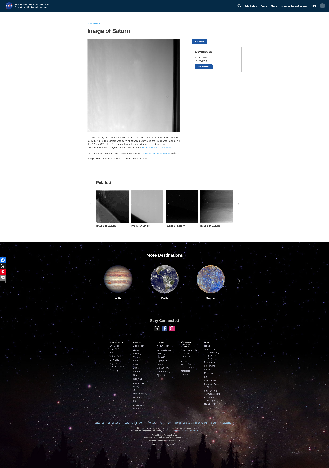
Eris (135, 401)
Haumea (137, 397)
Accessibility (228, 423)
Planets (137, 342)
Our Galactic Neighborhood (32, 8)
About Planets (140, 346)
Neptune (137, 379)
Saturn (136, 372)
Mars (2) (161, 357)
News (207, 346)
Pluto (135, 387)
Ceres (136, 390)
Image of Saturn (106, 226)
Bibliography (114, 423)
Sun (111, 353)
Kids (206, 377)
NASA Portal (201, 423)
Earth (164, 298)
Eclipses (114, 370)
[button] (313, 6)
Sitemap (214, 423)
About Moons (163, 346)
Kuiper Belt (115, 356)
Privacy (140, 423)
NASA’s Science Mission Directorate (182, 431)
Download (203, 67)
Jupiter (118, 298)
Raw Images (93, 23)
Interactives (210, 380)
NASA (10, 6)
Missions (208, 373)
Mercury (211, 298)
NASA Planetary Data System (157, 147)
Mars (135, 364)
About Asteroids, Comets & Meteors (189, 353)
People (207, 370)
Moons (160, 342)
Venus (136, 357)
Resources (209, 362)
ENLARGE (199, 42)
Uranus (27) (163, 368)
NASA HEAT (210, 404)
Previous (90, 204)
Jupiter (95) (163, 361)
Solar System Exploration (32, 4)
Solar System (116, 342)
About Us (99, 423)
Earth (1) (161, 353)
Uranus (136, 375)
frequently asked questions (156, 153)
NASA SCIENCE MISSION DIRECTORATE (176, 423)
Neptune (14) (163, 372)
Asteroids (185, 371)
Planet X (137, 409)
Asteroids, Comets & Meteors (186, 344)
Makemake (138, 394)
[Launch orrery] (238, 6)
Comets (184, 375)
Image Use (151, 423)
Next (239, 204)
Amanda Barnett (170, 435)
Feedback (128, 423)
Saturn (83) (162, 364)
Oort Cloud (115, 360)
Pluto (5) (161, 375)
